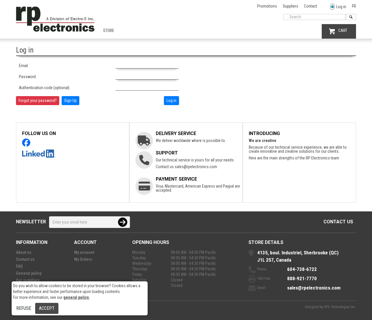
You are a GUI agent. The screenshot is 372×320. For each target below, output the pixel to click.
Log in (341, 6)
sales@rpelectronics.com (196, 166)
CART (342, 30)
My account (84, 252)
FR (354, 6)
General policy (29, 273)
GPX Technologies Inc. (340, 307)
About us (23, 252)
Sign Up (70, 100)
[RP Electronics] (55, 30)
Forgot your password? (38, 100)
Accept (47, 308)
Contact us (338, 221)
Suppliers (290, 6)
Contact (310, 6)
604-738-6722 (302, 269)
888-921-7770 (302, 278)
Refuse (23, 308)
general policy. (76, 297)
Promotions (267, 6)
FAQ (19, 266)
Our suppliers (28, 280)
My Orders (83, 259)
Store (108, 30)
